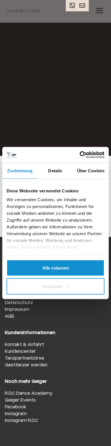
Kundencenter (20, 351)
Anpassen (52, 286)
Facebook (15, 406)
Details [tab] (55, 170)
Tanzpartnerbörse (24, 357)
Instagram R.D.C (21, 420)
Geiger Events (20, 399)
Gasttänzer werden (26, 364)
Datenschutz (19, 302)
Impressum (17, 309)
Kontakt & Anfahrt (24, 344)
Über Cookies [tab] (90, 170)
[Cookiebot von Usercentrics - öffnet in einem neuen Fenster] (79, 155)
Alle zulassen (55, 267)
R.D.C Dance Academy (29, 393)
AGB (9, 316)
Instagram (16, 413)
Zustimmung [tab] (19, 170)
